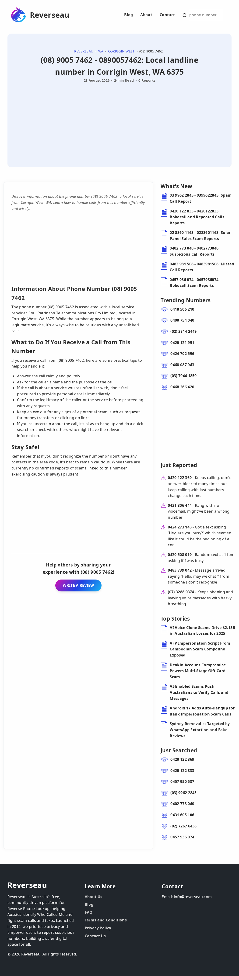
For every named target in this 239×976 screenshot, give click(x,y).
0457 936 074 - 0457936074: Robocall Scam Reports (195, 282)
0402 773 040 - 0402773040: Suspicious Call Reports (195, 251)
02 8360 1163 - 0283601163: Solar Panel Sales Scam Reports (200, 235)
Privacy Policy (98, 928)
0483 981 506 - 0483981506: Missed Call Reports (202, 267)
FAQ (89, 912)
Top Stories (175, 618)
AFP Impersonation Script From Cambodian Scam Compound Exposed (200, 649)
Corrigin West (121, 51)
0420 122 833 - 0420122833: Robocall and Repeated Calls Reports (197, 217)
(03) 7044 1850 (183, 375)
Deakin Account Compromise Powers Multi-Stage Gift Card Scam (198, 670)
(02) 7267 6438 (183, 826)
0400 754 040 (182, 320)
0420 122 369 (180, 477)
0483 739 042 (180, 570)
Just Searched (179, 750)
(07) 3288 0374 (181, 591)
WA (100, 51)
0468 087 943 (182, 364)
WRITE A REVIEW (78, 585)
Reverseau (49, 15)
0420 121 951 (182, 342)
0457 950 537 (182, 781)
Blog (128, 14)
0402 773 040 (182, 803)
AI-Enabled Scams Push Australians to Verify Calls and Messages (199, 692)
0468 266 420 (182, 386)
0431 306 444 (180, 505)
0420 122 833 (182, 770)
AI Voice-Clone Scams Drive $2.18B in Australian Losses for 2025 (202, 630)
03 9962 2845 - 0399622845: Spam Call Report (201, 198)
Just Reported (179, 465)
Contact (167, 14)
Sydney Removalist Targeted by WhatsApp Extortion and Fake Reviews (200, 729)
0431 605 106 (182, 814)
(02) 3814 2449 (183, 331)
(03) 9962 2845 (183, 792)
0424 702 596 (182, 353)
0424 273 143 (180, 527)
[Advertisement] (119, 119)
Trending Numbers (186, 300)
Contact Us (95, 935)
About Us (93, 896)
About (146, 14)
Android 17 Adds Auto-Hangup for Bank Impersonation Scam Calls (202, 711)
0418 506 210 (182, 309)
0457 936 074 (182, 837)
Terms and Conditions (106, 920)
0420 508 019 (180, 554)
